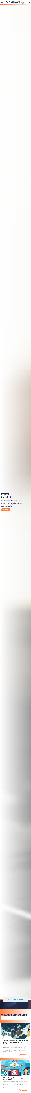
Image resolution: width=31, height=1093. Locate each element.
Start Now (5, 509)
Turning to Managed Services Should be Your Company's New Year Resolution (15, 1042)
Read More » (23, 1054)
